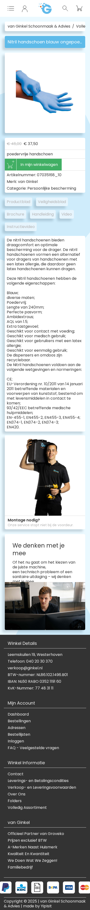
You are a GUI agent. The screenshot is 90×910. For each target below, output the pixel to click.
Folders (15, 801)
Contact (16, 774)
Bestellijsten (19, 734)
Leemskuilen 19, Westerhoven (35, 654)
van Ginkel (28, 181)
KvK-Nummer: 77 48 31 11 (31, 688)
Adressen (16, 727)
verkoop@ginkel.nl (25, 668)
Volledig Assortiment (27, 807)
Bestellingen (19, 721)
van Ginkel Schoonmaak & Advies (39, 26)
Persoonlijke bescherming (51, 188)
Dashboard (18, 714)
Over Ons (16, 794)
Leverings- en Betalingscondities (38, 780)
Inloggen (16, 741)
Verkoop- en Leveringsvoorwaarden (42, 787)
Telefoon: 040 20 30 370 (30, 661)
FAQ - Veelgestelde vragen (33, 748)
